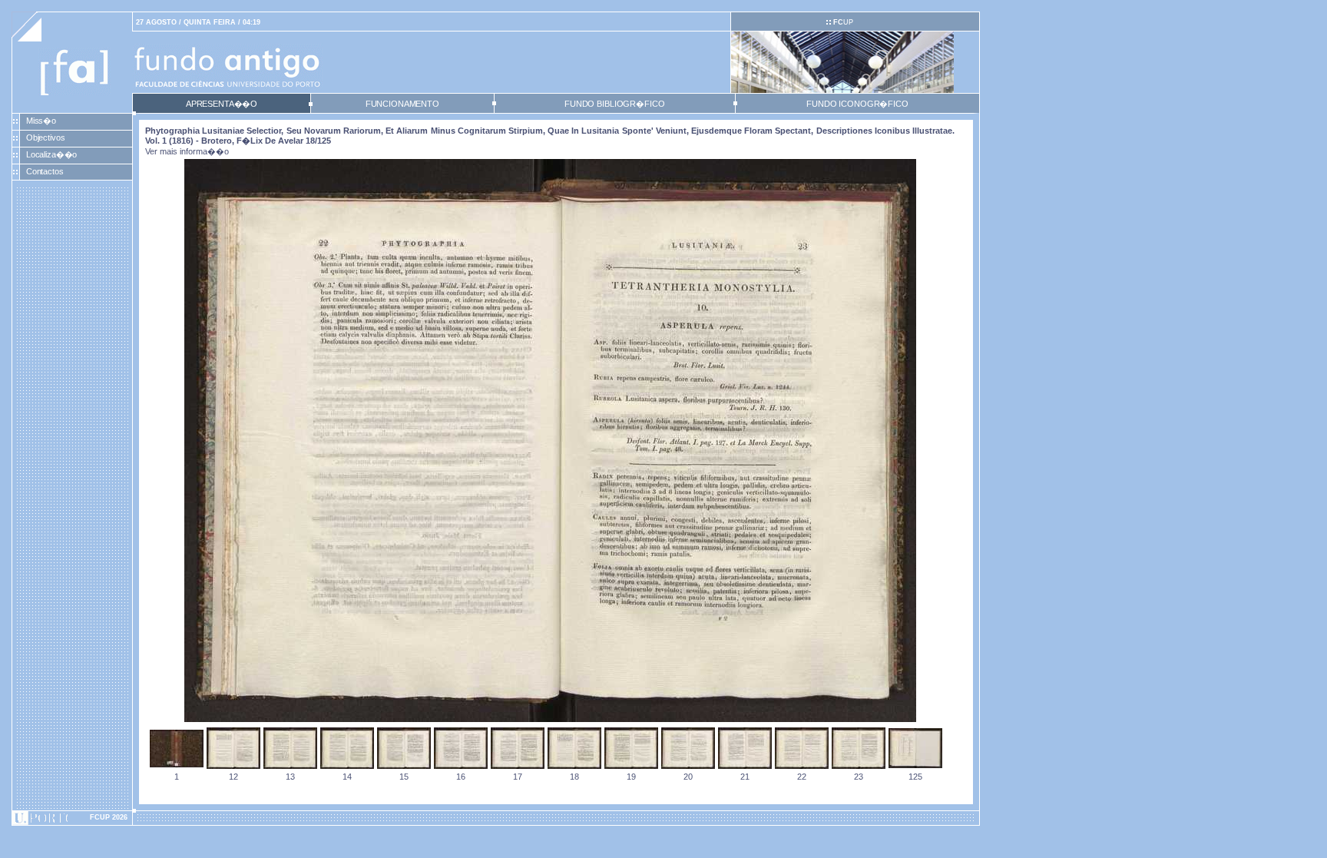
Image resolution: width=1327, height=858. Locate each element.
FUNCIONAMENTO (402, 103)
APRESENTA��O (221, 103)
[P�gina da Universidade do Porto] (72, 818)
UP (843, 22)
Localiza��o (52, 154)
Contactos (45, 171)
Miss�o (41, 120)
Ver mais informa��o (187, 151)
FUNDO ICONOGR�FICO (857, 103)
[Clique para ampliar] (550, 719)
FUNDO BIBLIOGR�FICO (614, 103)
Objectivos (45, 137)
